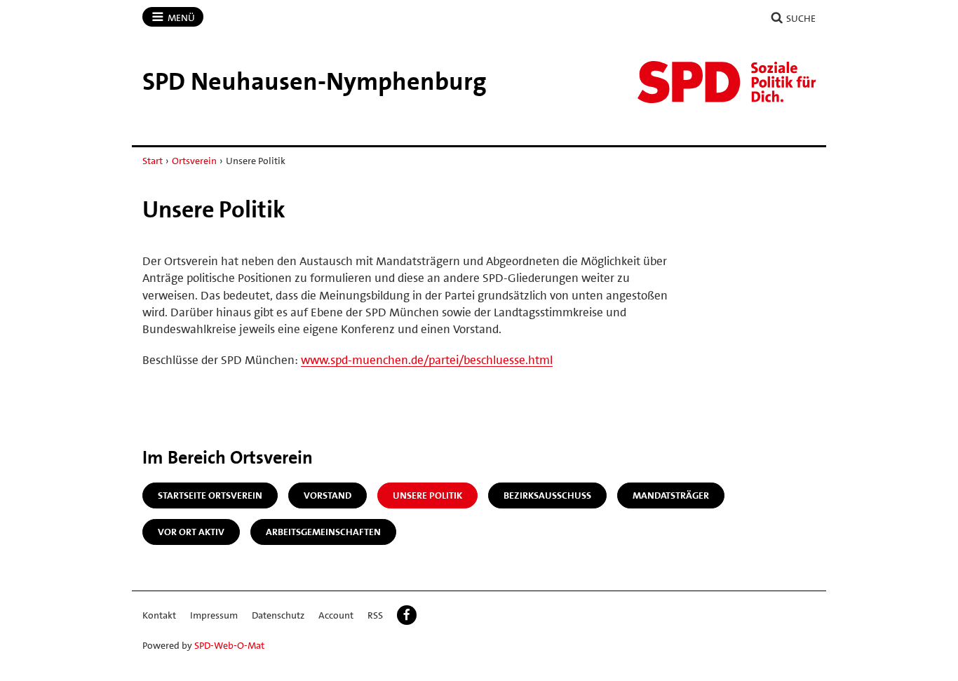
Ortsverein (194, 160)
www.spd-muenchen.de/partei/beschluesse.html (427, 360)
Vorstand (327, 495)
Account (335, 615)
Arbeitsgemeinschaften (323, 531)
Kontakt (159, 615)
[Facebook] (407, 615)
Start (152, 160)
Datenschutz (278, 615)
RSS (375, 615)
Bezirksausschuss (547, 495)
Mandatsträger (671, 495)
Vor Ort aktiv (191, 531)
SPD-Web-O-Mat (229, 645)
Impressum (214, 615)
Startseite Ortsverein (210, 495)
